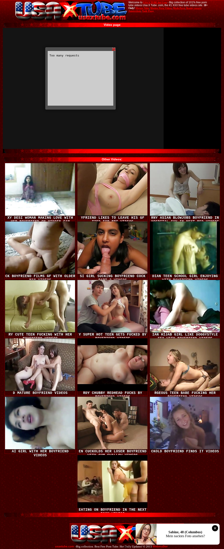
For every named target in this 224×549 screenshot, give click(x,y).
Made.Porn (179, 8)
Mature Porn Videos (161, 8)
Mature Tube (142, 8)
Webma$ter (160, 546)
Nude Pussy (148, 11)
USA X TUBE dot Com (155, 2)
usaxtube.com (64, 546)
